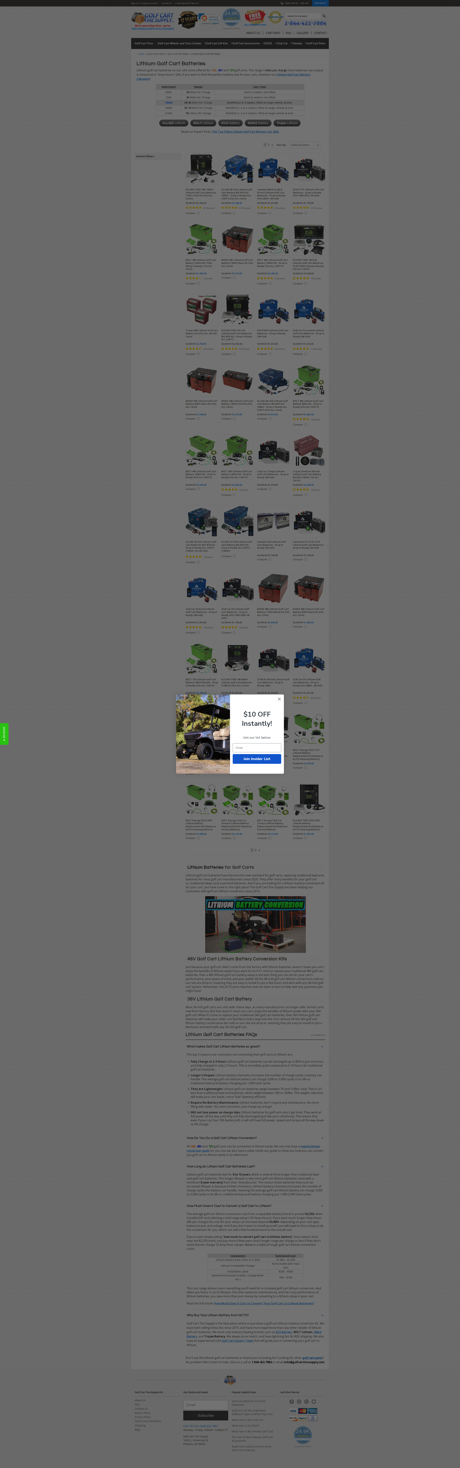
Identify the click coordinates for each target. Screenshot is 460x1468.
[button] (4, 734)
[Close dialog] (279, 699)
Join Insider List (256, 758)
